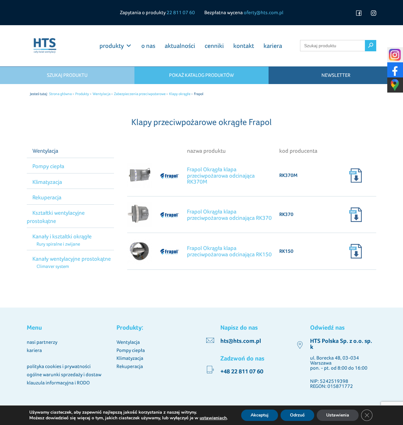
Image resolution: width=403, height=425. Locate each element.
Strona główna (60, 94)
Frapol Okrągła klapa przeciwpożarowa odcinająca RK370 (229, 214)
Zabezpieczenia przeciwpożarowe (140, 94)
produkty (111, 45)
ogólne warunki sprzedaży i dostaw (64, 374)
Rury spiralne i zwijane (58, 243)
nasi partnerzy (42, 342)
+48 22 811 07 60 (241, 371)
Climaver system (53, 266)
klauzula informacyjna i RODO (58, 383)
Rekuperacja (46, 197)
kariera (273, 45)
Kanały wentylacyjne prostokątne (71, 258)
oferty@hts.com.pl (263, 12)
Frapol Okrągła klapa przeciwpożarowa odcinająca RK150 (229, 251)
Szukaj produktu (67, 75)
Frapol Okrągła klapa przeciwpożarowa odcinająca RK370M (221, 175)
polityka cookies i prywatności (59, 366)
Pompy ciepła (48, 166)
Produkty (82, 94)
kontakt (243, 45)
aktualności (180, 45)
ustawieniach (213, 418)
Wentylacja (102, 94)
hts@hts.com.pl (240, 341)
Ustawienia (337, 415)
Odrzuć (297, 415)
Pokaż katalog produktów (201, 75)
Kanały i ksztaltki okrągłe (62, 236)
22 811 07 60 (181, 12)
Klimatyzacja (47, 181)
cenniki (214, 45)
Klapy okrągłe (179, 94)
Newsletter (335, 75)
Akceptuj (260, 415)
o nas (148, 45)
